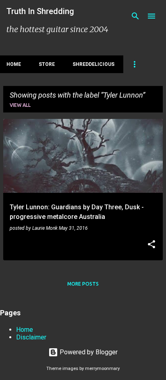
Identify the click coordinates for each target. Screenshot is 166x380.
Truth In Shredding (40, 11)
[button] (151, 245)
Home (13, 64)
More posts (83, 283)
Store (47, 64)
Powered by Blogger (88, 352)
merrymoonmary (102, 368)
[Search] (135, 16)
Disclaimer (31, 337)
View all (20, 105)
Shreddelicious (93, 64)
